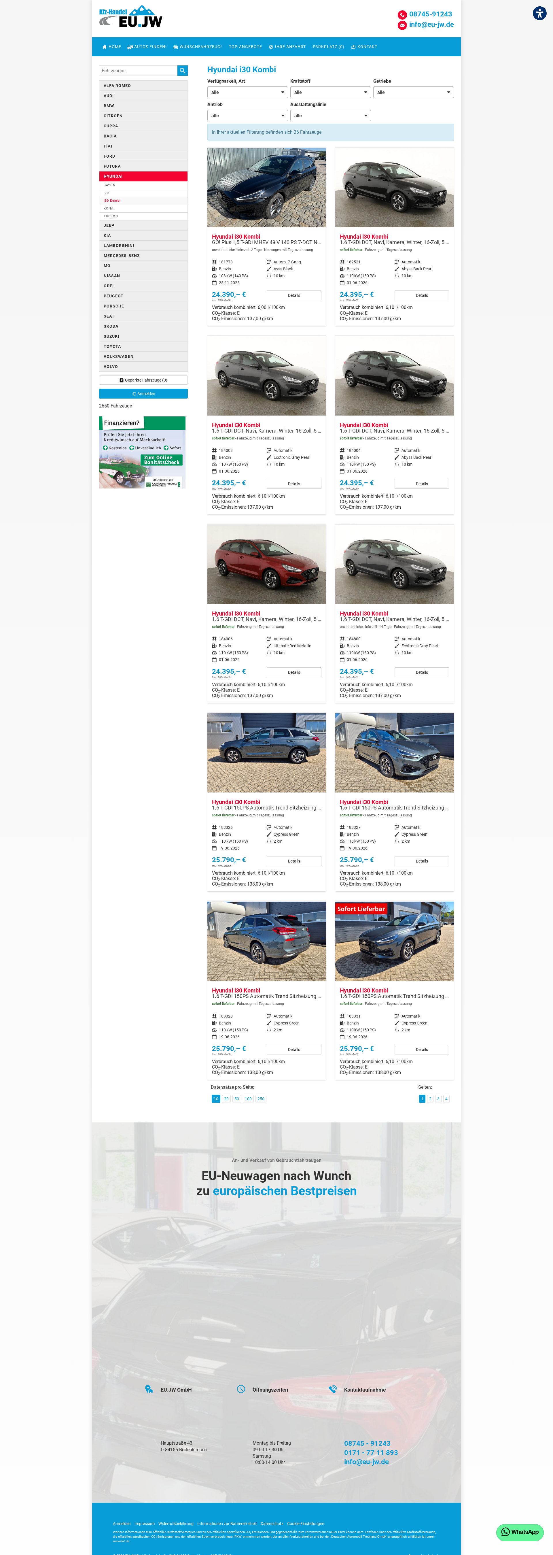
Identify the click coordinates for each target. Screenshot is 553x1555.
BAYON (109, 185)
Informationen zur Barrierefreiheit (227, 1523)
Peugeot (114, 296)
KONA (108, 208)
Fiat (108, 146)
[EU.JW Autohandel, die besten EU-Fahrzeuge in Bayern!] (130, 18)
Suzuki (111, 336)
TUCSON (111, 216)
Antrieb (215, 104)
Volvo (111, 366)
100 (248, 1099)
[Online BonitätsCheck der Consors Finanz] (142, 452)
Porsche (114, 306)
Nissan (112, 275)
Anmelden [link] (146, 393)
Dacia (110, 136)
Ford (109, 156)
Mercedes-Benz (122, 255)
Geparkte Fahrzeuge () (146, 380)
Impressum (145, 1523)
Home (115, 46)
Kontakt (367, 46)
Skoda (111, 326)
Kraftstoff (300, 81)
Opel (109, 286)
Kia (107, 235)
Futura (112, 166)
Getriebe (382, 81)
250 (260, 1099)
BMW (109, 105)
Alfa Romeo (117, 85)
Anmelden (122, 1523)
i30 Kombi (112, 201)
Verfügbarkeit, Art (226, 81)
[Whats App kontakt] (520, 1532)
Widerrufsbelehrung (176, 1523)
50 (236, 1099)
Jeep (109, 225)
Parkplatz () (328, 46)
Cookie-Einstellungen (305, 1523)
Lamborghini (119, 245)
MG (107, 265)
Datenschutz (272, 1523)
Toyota (112, 346)
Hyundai (113, 176)
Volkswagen (119, 356)
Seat (109, 316)
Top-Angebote (245, 46)
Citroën (113, 116)
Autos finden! (150, 46)
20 (226, 1099)
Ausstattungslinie (308, 104)
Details (294, 295)
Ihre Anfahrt (290, 46)
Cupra (111, 126)
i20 (106, 193)
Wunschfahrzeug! (201, 46)
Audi (109, 95)
